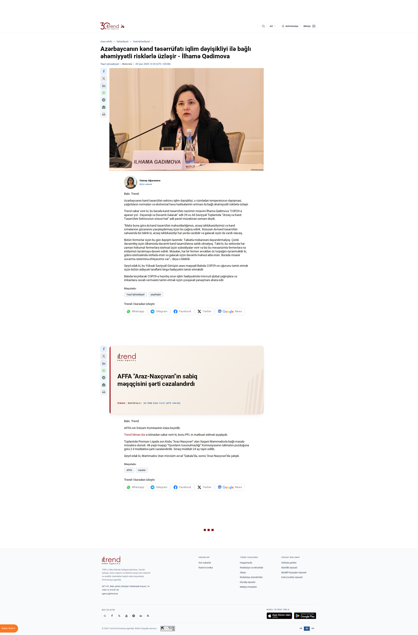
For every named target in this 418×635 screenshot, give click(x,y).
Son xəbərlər (205, 562)
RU (313, 628)
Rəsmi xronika (206, 567)
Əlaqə (243, 572)
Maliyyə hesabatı (248, 587)
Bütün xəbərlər (146, 184)
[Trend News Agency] (111, 560)
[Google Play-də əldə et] (305, 615)
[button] (104, 71)
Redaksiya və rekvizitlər (251, 567)
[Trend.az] (112, 26)
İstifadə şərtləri (288, 562)
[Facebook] (112, 616)
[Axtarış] (263, 26)
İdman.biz (138, 434)
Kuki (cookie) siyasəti (292, 577)
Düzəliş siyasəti (247, 582)
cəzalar (142, 470)
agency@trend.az (110, 593)
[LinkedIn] (141, 616)
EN (301, 628)
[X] (119, 616)
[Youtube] (126, 616)
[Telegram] (134, 616)
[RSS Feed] (148, 616)
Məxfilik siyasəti (289, 567)
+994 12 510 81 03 (110, 590)
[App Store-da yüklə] (279, 615)
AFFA (129, 470)
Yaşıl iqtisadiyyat (136, 294)
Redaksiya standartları (251, 577)
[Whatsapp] (105, 616)
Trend (128, 434)
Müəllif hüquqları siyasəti (293, 572)
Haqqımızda (246, 562)
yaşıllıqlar (156, 294)
